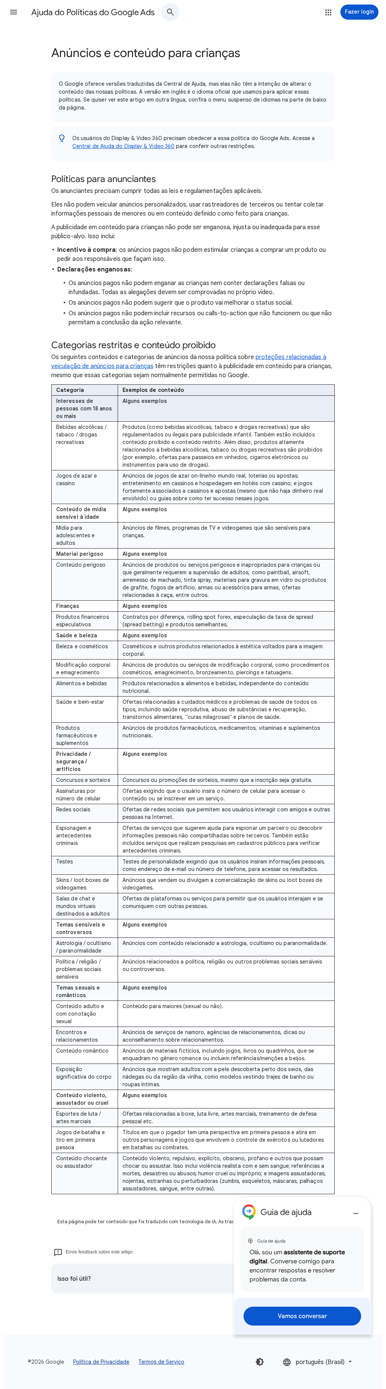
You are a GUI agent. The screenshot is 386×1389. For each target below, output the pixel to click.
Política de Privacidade (101, 1361)
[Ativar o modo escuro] (260, 1362)
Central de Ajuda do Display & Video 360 (123, 146)
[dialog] (302, 1266)
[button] (14, 12)
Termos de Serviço (161, 1361)
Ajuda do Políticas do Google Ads (93, 12)
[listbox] (318, 1361)
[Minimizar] (356, 1210)
